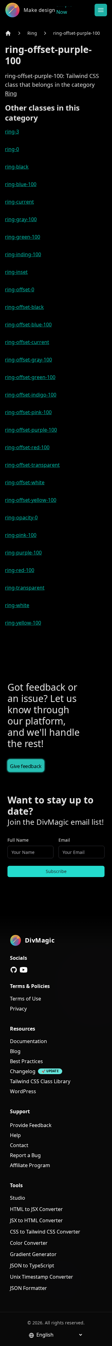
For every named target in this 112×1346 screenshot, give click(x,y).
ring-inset (16, 271)
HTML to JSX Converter (36, 1209)
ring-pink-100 (20, 535)
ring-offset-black (24, 307)
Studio (17, 1197)
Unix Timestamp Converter (41, 1276)
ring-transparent (24, 587)
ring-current (19, 201)
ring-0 (12, 149)
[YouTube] (23, 969)
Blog (15, 1051)
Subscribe (56, 871)
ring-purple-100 (23, 552)
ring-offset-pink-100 (28, 412)
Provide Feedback (31, 1125)
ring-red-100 (19, 570)
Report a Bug (25, 1155)
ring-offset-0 (19, 289)
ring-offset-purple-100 (76, 33)
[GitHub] (13, 970)
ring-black (17, 166)
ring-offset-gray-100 (28, 359)
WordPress (23, 1091)
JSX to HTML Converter (36, 1220)
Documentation (28, 1041)
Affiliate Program (30, 1165)
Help (15, 1135)
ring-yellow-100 (23, 622)
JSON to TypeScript (32, 1265)
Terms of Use (25, 998)
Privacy (18, 1008)
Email (64, 840)
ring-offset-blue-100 (28, 324)
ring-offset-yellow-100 (30, 499)
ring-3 (12, 131)
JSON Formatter (28, 1288)
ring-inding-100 (23, 254)
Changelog (22, 1071)
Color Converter (29, 1242)
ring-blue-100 (20, 184)
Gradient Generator (33, 1254)
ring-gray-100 (21, 219)
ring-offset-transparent (32, 464)
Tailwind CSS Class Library (40, 1081)
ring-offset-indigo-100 (30, 394)
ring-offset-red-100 (27, 447)
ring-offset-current (27, 342)
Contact (19, 1145)
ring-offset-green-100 (30, 377)
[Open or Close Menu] (101, 10)
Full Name (18, 840)
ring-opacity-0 (21, 517)
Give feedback (26, 766)
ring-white (17, 605)
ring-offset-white (24, 482)
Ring (32, 33)
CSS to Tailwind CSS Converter (45, 1231)
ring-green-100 (22, 236)
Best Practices (26, 1061)
